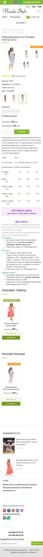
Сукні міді (21, 29)
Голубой (10, 91)
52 (11, 84)
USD (34, 6)
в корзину (11, 338)
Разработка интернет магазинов (23, 552)
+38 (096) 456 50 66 (15, 535)
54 (13, 84)
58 (19, 84)
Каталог (10, 29)
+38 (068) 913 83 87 (15, 532)
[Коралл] (13, 98)
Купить (21, 132)
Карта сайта (34, 550)
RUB (39, 6)
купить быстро (11, 333)
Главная (4, 29)
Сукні (14, 29)
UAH (28, 6)
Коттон (11, 87)
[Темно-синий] (5, 98)
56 (16, 84)
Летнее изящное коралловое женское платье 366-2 (11, 326)
